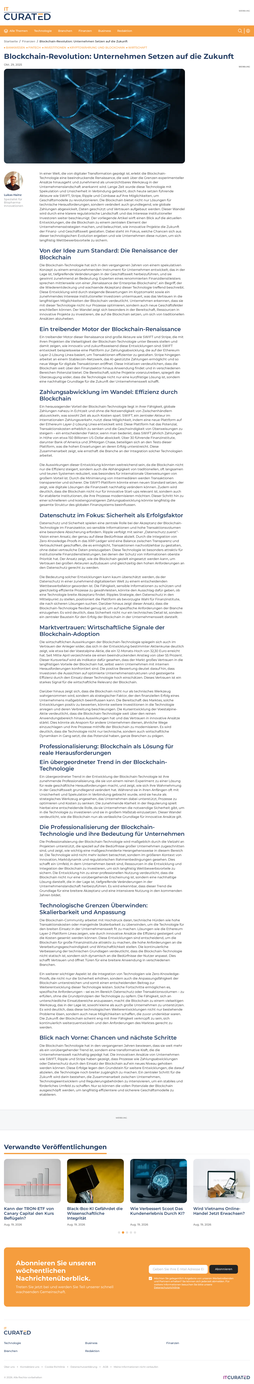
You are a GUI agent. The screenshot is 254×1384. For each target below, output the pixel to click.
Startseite (11, 41)
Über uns (9, 1366)
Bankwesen (15, 47)
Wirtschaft (137, 47)
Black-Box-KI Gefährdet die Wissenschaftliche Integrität (95, 1213)
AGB (105, 1366)
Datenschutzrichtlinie (167, 1287)
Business (104, 31)
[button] (119, 1232)
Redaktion (124, 31)
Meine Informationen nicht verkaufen (136, 1366)
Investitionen (55, 47)
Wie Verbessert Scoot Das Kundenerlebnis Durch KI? (157, 1211)
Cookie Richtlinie (55, 1366)
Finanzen (85, 31)
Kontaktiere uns (29, 1366)
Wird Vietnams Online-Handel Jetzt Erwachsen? (219, 1211)
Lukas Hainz (12, 195)
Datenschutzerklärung (83, 1366)
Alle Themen (19, 31)
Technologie (43, 31)
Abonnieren (223, 1269)
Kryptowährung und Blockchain (97, 47)
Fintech (34, 47)
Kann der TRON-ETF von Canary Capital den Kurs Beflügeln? (29, 1213)
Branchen (65, 31)
